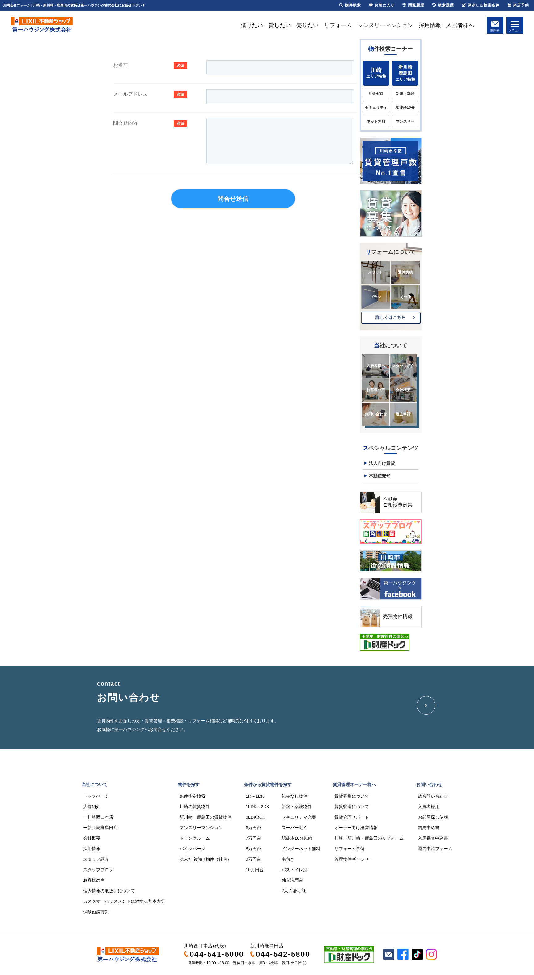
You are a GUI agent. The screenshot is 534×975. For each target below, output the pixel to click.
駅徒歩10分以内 (297, 838)
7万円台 (253, 838)
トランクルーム (195, 838)
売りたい (307, 25)
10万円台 (255, 869)
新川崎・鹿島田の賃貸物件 (205, 817)
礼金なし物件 (294, 796)
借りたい (252, 25)
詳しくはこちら (390, 317)
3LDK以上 (255, 817)
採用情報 (430, 25)
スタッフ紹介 (403, 366)
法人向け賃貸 (382, 463)
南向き (288, 859)
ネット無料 (376, 121)
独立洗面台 (292, 880)
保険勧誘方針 (96, 911)
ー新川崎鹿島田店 (100, 827)
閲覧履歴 (416, 5)
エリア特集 (376, 72)
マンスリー (405, 121)
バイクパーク (193, 848)
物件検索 (353, 5)
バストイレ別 (294, 869)
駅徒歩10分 (405, 107)
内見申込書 (428, 827)
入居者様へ (460, 25)
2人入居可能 (294, 890)
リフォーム (338, 25)
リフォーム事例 (349, 848)
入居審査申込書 (433, 838)
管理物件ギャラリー (353, 859)
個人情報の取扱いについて (109, 890)
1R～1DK (255, 796)
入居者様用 (428, 806)
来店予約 (521, 5)
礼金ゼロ (376, 93)
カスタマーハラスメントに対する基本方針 (124, 901)
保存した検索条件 (484, 5)
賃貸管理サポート (351, 817)
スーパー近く (294, 827)
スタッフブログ (98, 869)
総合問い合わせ (433, 796)
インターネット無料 (301, 848)
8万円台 (253, 848)
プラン (375, 297)
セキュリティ (376, 107)
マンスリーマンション (385, 25)
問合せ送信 (233, 198)
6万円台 (253, 827)
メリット (375, 272)
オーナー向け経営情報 (356, 827)
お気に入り (385, 5)
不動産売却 (380, 475)
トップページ (96, 796)
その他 (405, 297)
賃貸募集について (351, 796)
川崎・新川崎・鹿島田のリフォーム (369, 838)
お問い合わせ (376, 414)
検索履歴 (446, 5)
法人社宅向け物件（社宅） (205, 859)
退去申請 (403, 414)
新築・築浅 (405, 93)
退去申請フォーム (435, 848)
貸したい (280, 25)
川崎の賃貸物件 (195, 806)
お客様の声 (376, 390)
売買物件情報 (398, 616)
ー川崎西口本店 (98, 817)
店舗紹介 (91, 806)
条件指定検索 (193, 796)
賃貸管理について (351, 806)
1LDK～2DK (257, 806)
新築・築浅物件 (297, 806)
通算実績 (405, 272)
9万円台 (253, 859)
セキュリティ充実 (299, 817)
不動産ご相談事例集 (398, 501)
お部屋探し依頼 (433, 817)
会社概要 (403, 390)
